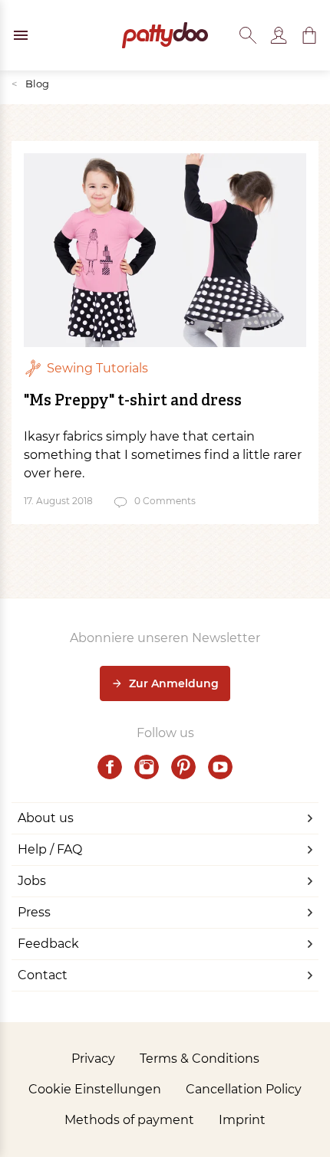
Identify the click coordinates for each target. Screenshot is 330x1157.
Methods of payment (129, 1120)
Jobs (32, 880)
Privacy (93, 1058)
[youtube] (220, 767)
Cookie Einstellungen (94, 1089)
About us (46, 818)
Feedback (48, 943)
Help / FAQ (50, 849)
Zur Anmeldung (174, 683)
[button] (309, 35)
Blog (30, 83)
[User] (278, 35)
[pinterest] (183, 767)
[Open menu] (21, 35)
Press (34, 912)
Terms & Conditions (199, 1058)
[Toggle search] (248, 35)
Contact (43, 975)
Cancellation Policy (244, 1089)
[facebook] (109, 767)
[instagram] (146, 767)
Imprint (242, 1120)
